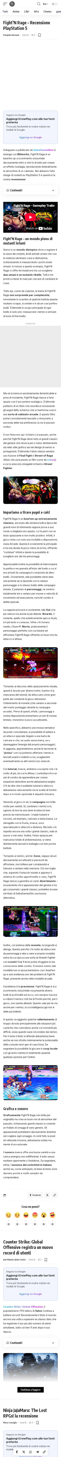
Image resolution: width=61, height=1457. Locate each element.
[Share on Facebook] (17, 1451)
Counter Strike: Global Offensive (23, 1306)
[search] (38, 4)
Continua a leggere (31, 1389)
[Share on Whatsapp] (30, 1451)
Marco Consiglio (10, 1422)
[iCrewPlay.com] (12, 4)
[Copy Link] (44, 1451)
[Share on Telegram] (37, 1451)
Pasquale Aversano (11, 35)
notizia (51, 459)
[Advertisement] (30, 78)
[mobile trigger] (6, 4)
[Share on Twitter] (23, 1451)
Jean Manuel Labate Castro (14, 1259)
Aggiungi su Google (30, 137)
